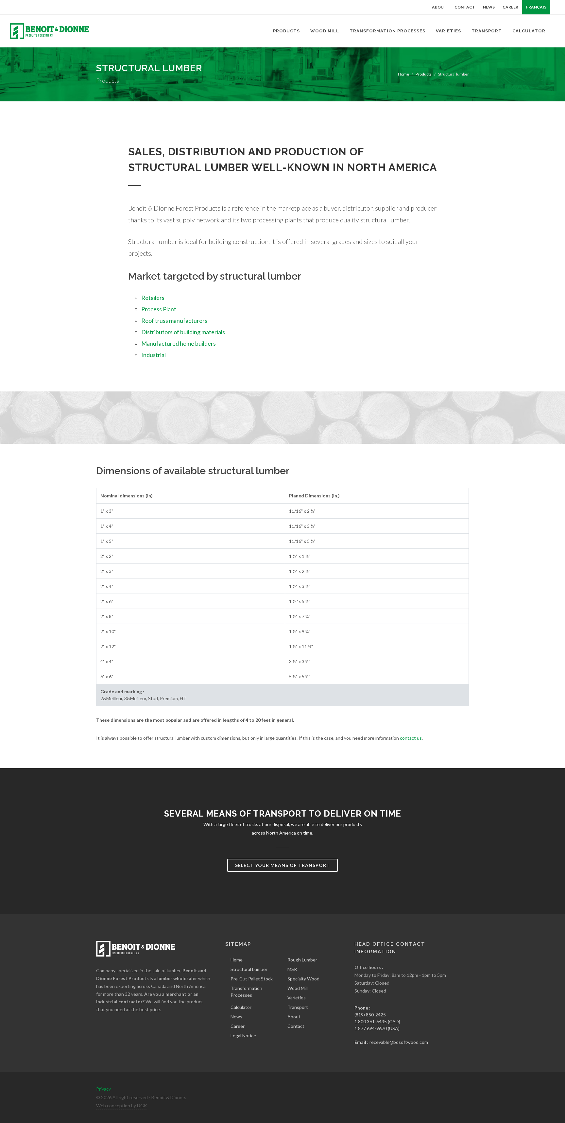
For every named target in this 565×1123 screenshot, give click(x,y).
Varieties (296, 997)
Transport (297, 1007)
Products (424, 74)
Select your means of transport (282, 865)
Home (403, 74)
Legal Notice (243, 1035)
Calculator (241, 1007)
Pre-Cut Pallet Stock (252, 978)
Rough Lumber (302, 959)
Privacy (103, 1089)
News (489, 7)
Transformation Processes (246, 991)
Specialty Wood (303, 978)
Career (510, 7)
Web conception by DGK (121, 1105)
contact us (411, 738)
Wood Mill (297, 988)
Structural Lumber (249, 969)
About (439, 7)
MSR (292, 969)
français (536, 7)
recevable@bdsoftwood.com (398, 1042)
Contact (464, 7)
